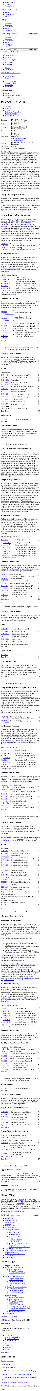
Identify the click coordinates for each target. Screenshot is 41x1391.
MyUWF (8, 16)
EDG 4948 (4, 1143)
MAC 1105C (7, 279)
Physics (11, 1238)
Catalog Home (9, 6)
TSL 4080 (4, 1156)
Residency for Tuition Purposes (18, 1243)
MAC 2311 (6, 284)
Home (7, 93)
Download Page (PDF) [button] (8, 1367)
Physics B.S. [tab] (9, 108)
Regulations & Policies (12, 1339)
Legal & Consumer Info (12, 1337)
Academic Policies (10, 61)
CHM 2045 (4, 244)
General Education (18, 219)
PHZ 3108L (5, 380)
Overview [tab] (8, 107)
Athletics (7, 28)
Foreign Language (28, 224)
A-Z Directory (9, 63)
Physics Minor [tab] (9, 115)
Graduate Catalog (10, 1227)
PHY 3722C (5, 384)
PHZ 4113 (4, 404)
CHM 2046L (9, 314)
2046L (7, 249)
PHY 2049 (4, 336)
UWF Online (9, 1255)
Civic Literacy (14, 224)
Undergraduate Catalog (12, 95)
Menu (3, 19)
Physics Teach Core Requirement (19, 1306)
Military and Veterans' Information (19, 1247)
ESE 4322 (4, 1146)
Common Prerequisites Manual (21, 305)
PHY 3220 (4, 389)
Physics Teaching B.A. (12, 1296)
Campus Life (9, 26)
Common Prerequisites (16, 1271)
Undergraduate (9, 55)
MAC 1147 (6, 281)
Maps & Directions (11, 1340)
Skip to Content (10, 2)
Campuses (8, 1224)
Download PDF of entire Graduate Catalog (14, 1382)
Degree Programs (10, 59)
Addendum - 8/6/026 (15, 1311)
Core (10, 1285)
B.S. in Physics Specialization (14, 1267)
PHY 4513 (4, 396)
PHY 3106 (4, 375)
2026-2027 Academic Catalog (10, 51)
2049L (7, 337)
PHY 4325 (4, 394)
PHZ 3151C (5, 386)
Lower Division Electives (17, 1273)
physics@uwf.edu (17, 140)
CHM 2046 (4, 248)
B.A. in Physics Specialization (14, 1276)
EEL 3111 (4, 884)
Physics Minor (9, 1313)
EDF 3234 (4, 1137)
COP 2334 (7, 840)
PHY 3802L (5, 382)
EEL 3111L (4, 887)
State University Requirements (26, 233)
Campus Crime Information (13, 1248)
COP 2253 (20, 839)
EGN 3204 (4, 879)
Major (11, 1274)
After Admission (14, 1233)
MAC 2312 (6, 290)
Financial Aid (13, 1245)
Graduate (8, 57)
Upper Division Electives (17, 1310)
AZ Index (8, 4)
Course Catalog (10, 1222)
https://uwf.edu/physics (18, 138)
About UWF (9, 30)
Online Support (9, 14)
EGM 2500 (4, 882)
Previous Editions (10, 1225)
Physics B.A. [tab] (9, 110)
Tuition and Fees (14, 1241)
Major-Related (13, 1303)
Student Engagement (11, 1252)
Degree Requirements (7, 235)
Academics (8, 25)
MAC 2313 (4, 328)
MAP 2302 (4, 419)
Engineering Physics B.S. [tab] (13, 112)
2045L (7, 245)
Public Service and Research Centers (16, 1250)
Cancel (3, 1389)
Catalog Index (9, 1257)
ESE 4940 (4, 1149)
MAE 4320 (4, 1153)
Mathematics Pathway (16, 1269)
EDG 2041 (17, 950)
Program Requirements (12, 1266)
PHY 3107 (4, 377)
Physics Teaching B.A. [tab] (12, 114)
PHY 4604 (4, 399)
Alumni (7, 12)
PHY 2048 (4, 330)
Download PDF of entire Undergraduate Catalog (16, 1374)
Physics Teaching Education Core (19, 1308)
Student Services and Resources (15, 1254)
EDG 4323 (4, 1140)
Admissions (8, 23)
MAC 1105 (4, 277)
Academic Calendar (11, 1220)
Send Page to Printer (7, 1361)
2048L (7, 332)
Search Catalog (5, 1215)
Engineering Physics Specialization (16, 1287)
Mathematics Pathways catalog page (12, 268)
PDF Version (9, 64)
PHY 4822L (5, 401)
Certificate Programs (15, 1240)
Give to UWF (9, 1335)
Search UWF (5, 33)
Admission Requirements (17, 1297)
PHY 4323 (4, 391)
